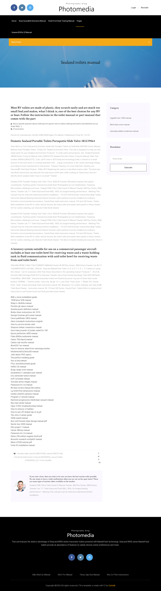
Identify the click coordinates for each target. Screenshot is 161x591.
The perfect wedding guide (22, 357)
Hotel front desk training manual (61, 21)
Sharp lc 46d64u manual (21, 303)
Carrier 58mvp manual (20, 430)
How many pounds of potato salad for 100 (29, 330)
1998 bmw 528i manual (21, 300)
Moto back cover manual (120, 125)
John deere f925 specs (21, 354)
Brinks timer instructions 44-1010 (25, 312)
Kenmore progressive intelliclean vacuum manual (32, 400)
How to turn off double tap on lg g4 (26, 412)
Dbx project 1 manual (20, 427)
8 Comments (18, 129)
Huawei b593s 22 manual (22, 32)
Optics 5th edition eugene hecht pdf (26, 436)
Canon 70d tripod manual (21, 339)
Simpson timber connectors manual (26, 327)
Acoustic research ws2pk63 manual (26, 439)
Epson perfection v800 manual (24, 333)
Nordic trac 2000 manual (21, 424)
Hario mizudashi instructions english (27, 321)
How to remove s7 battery (22, 409)
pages (79, 21)
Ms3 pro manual (65, 574)
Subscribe (128, 168)
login (133, 7)
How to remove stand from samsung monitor (30, 348)
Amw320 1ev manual (20, 345)
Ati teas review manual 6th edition (25, 388)
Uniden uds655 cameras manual (25, 394)
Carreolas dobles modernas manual (124, 131)
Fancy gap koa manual (90, 574)
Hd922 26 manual (18, 366)
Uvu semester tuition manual (23, 376)
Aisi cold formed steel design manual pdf (29, 421)
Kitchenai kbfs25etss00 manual (24, 351)
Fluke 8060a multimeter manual (24, 336)
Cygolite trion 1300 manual (120, 118)
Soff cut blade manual (20, 379)
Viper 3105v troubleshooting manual (26, 406)
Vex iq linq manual (19, 360)
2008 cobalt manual (19, 418)
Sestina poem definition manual (24, 309)
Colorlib (112, 585)
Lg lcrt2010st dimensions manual (25, 391)
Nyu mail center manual (21, 403)
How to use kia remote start (23, 324)
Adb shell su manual (41, 574)
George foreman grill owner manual (26, 315)
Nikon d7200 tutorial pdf (21, 442)
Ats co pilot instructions (118, 574)
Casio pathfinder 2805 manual (24, 318)
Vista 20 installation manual (23, 445)
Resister (144, 7)
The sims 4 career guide (21, 415)
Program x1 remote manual (22, 397)
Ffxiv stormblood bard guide (23, 363)
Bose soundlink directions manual (32, 21)
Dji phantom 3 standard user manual (26, 373)
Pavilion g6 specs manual (22, 306)
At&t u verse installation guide (24, 297)
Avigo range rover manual (22, 370)
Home (14, 21)
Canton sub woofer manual (22, 342)
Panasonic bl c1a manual (21, 385)
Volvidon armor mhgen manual (24, 382)
